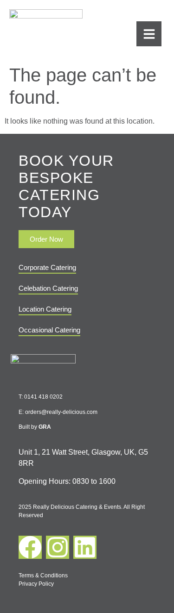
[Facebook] (30, 547)
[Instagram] (57, 547)
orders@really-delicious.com (61, 412)
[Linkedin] (85, 547)
